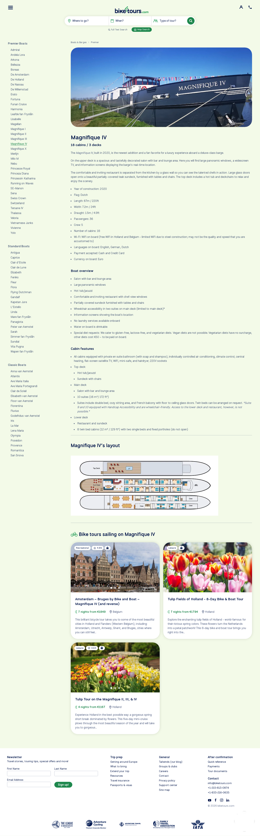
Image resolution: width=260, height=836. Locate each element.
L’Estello (16, 307)
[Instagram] (221, 800)
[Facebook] (215, 800)
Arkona (15, 60)
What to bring (118, 766)
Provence (16, 445)
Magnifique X (18, 149)
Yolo (13, 233)
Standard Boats (19, 246)
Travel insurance (119, 780)
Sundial (15, 341)
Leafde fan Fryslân (22, 114)
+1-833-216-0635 (219, 792)
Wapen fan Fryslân (22, 351)
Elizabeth (16, 272)
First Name (13, 768)
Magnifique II (18, 134)
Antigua (15, 252)
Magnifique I (18, 129)
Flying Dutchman (21, 292)
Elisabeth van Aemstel (24, 396)
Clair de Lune (18, 267)
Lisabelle (16, 119)
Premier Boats (17, 43)
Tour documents (217, 771)
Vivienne (16, 228)
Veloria (14, 218)
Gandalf (15, 297)
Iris (12, 421)
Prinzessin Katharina (23, 178)
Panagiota (17, 322)
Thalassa (16, 213)
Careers (163, 771)
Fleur (13, 282)
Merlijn (15, 154)
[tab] (111, 588)
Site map (164, 790)
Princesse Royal (20, 168)
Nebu (14, 163)
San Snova (17, 455)
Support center (168, 785)
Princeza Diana (20, 173)
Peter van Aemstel (22, 327)
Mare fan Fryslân (21, 317)
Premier (95, 42)
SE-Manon (17, 188)
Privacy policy (167, 780)
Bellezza (15, 65)
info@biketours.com (220, 783)
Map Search (143, 29)
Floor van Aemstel (22, 401)
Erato (14, 94)
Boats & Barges (78, 42)
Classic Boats (17, 365)
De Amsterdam (20, 74)
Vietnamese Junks (22, 223)
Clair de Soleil (19, 391)
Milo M (15, 159)
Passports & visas (121, 785)
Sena (14, 193)
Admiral (15, 50)
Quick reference (217, 762)
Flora (14, 287)
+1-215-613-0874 (218, 788)
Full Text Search (119, 29)
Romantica (17, 450)
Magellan (16, 124)
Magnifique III (19, 139)
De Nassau (17, 84)
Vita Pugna (17, 346)
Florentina (17, 406)
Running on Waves (22, 183)
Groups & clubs (168, 766)
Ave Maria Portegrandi (24, 386)
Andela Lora (18, 55)
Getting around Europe (123, 762)
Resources (116, 776)
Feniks (15, 277)
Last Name (60, 768)
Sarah (14, 332)
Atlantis (15, 376)
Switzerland (18, 203)
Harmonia (16, 109)
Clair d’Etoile (18, 262)
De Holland (17, 79)
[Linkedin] (227, 800)
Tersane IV (17, 208)
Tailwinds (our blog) (170, 762)
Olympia (16, 435)
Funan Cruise (19, 104)
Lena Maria (17, 430)
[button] (10, 8)
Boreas (15, 70)
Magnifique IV (19, 144)
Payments (214, 766)
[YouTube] (209, 800)
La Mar (15, 426)
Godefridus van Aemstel (25, 416)
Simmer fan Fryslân (22, 337)
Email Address (15, 779)
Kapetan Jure (19, 302)
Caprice (15, 257)
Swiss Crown (18, 198)
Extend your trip (119, 771)
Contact (164, 776)
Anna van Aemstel (22, 371)
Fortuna (15, 99)
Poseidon (16, 440)
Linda (14, 312)
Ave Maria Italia (20, 381)
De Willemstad (19, 89)
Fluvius (15, 411)
